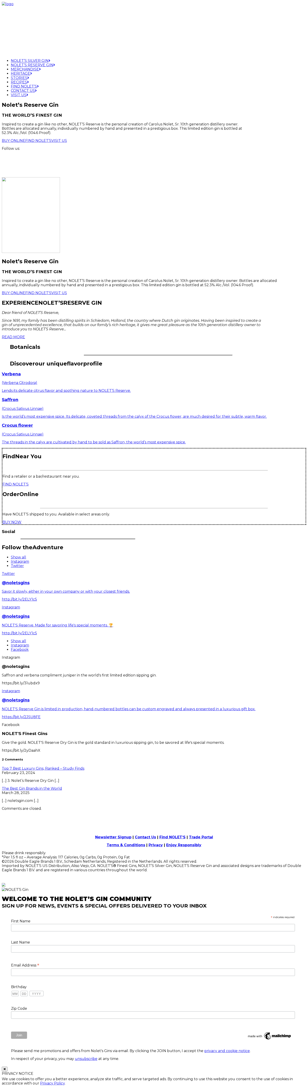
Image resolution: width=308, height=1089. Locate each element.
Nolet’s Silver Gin (29, 61)
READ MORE (13, 337)
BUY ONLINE (13, 140)
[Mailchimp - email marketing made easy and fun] (269, 1039)
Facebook (20, 649)
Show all (18, 557)
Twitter (17, 566)
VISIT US (59, 140)
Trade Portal (201, 837)
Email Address (25, 965)
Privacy (156, 845)
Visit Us (18, 95)
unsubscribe (86, 1059)
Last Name (20, 942)
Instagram (20, 561)
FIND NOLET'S (38, 293)
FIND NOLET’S (38, 140)
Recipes (19, 82)
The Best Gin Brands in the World (32, 788)
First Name (20, 921)
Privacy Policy (52, 1083)
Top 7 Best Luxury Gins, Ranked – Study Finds (43, 768)
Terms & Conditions (126, 845)
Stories (19, 78)
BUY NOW (11, 522)
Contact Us (23, 90)
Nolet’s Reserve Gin (32, 65)
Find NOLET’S (172, 837)
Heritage (20, 73)
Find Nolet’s (24, 86)
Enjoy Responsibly (183, 845)
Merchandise (25, 69)
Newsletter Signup (113, 837)
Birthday (19, 987)
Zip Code (19, 1008)
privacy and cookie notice (227, 1051)
